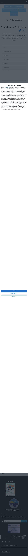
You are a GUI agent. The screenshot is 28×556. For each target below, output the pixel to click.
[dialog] (14, 278)
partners (8, 87)
